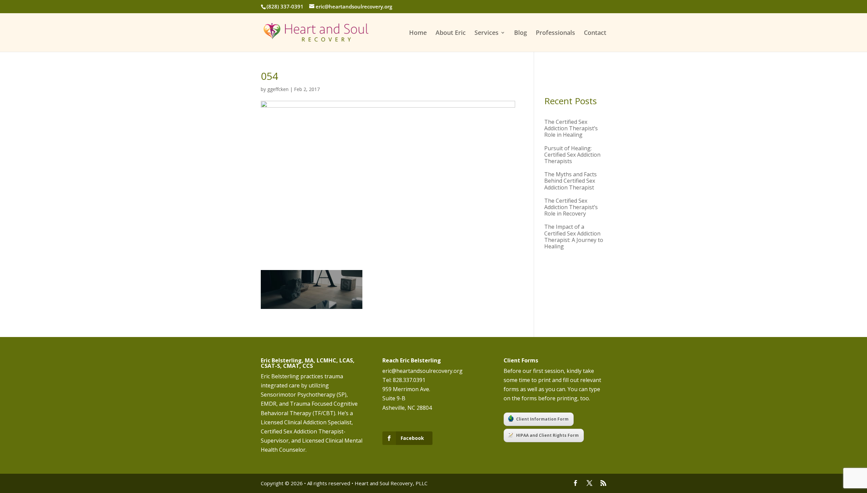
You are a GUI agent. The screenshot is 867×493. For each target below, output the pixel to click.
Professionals (555, 33)
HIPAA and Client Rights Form (547, 435)
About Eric (451, 33)
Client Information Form (542, 419)
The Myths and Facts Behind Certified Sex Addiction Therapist (570, 181)
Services (486, 33)
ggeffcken (278, 89)
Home (418, 33)
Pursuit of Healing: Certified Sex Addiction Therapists (572, 154)
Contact (595, 33)
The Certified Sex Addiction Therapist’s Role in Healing (571, 128)
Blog (520, 33)
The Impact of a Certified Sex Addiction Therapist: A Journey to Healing (573, 236)
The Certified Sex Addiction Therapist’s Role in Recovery (571, 207)
